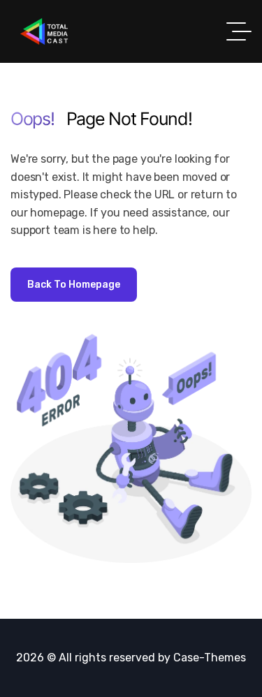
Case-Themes (209, 657)
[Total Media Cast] (44, 31)
